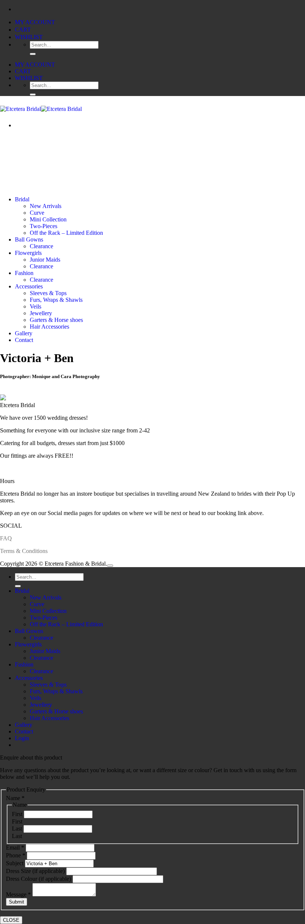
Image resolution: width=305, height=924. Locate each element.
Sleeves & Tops (48, 293)
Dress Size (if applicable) (36, 871)
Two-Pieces (43, 226)
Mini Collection (48, 219)
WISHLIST (29, 37)
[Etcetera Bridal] (41, 109)
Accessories (29, 286)
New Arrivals (45, 206)
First (18, 814)
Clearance (41, 246)
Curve (37, 213)
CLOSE (11, 920)
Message (18, 894)
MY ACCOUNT (35, 22)
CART (23, 29)
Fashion (24, 273)
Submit (16, 902)
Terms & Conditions (24, 551)
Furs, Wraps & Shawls (56, 300)
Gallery (23, 333)
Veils (35, 306)
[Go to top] (110, 566)
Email (15, 847)
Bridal (22, 199)
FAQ (6, 538)
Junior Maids (45, 259)
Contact (24, 340)
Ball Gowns (29, 239)
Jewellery (41, 313)
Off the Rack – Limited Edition (66, 233)
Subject (15, 863)
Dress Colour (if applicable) (39, 879)
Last (17, 828)
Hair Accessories (49, 326)
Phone (15, 855)
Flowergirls (28, 253)
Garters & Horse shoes (56, 320)
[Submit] (33, 54)
